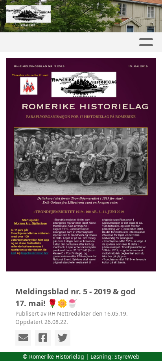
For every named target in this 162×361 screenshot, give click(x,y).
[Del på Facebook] (43, 338)
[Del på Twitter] (62, 338)
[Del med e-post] (23, 338)
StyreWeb (127, 356)
